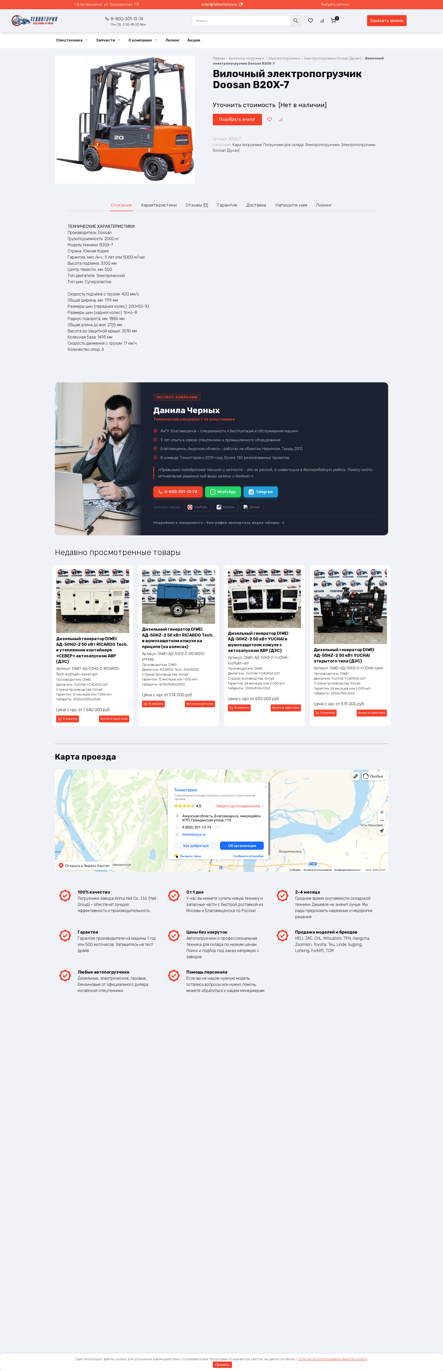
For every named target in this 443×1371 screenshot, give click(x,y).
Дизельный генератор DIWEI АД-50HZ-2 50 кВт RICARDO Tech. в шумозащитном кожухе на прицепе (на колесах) (178, 638)
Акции (193, 40)
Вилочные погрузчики (246, 58)
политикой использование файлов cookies (332, 1359)
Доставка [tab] (256, 205)
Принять (222, 1365)
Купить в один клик (114, 718)
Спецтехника (69, 40)
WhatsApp (226, 492)
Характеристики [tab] (159, 205)
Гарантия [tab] (227, 205)
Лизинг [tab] (324, 205)
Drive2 (255, 507)
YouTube (200, 507)
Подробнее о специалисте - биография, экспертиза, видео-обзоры (216, 523)
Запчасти (105, 40)
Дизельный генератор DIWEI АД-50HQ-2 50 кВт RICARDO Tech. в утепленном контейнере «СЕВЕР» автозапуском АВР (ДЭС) (92, 650)
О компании (140, 40)
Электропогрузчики (284, 58)
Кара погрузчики (247, 145)
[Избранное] (310, 21)
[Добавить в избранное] (269, 119)
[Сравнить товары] (322, 21)
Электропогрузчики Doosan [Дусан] (332, 58)
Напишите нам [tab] (291, 205)
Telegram (264, 492)
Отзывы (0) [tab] (197, 205)
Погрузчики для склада (284, 145)
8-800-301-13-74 (128, 21)
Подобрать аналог (237, 119)
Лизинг (172, 40)
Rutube (228, 507)
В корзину (70, 718)
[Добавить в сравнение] (280, 119)
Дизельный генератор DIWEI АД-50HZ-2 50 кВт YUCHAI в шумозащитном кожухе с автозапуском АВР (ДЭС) (258, 642)
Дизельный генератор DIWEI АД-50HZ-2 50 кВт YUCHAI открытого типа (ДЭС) (344, 655)
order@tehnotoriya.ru (219, 4)
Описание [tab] (121, 205)
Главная (219, 58)
